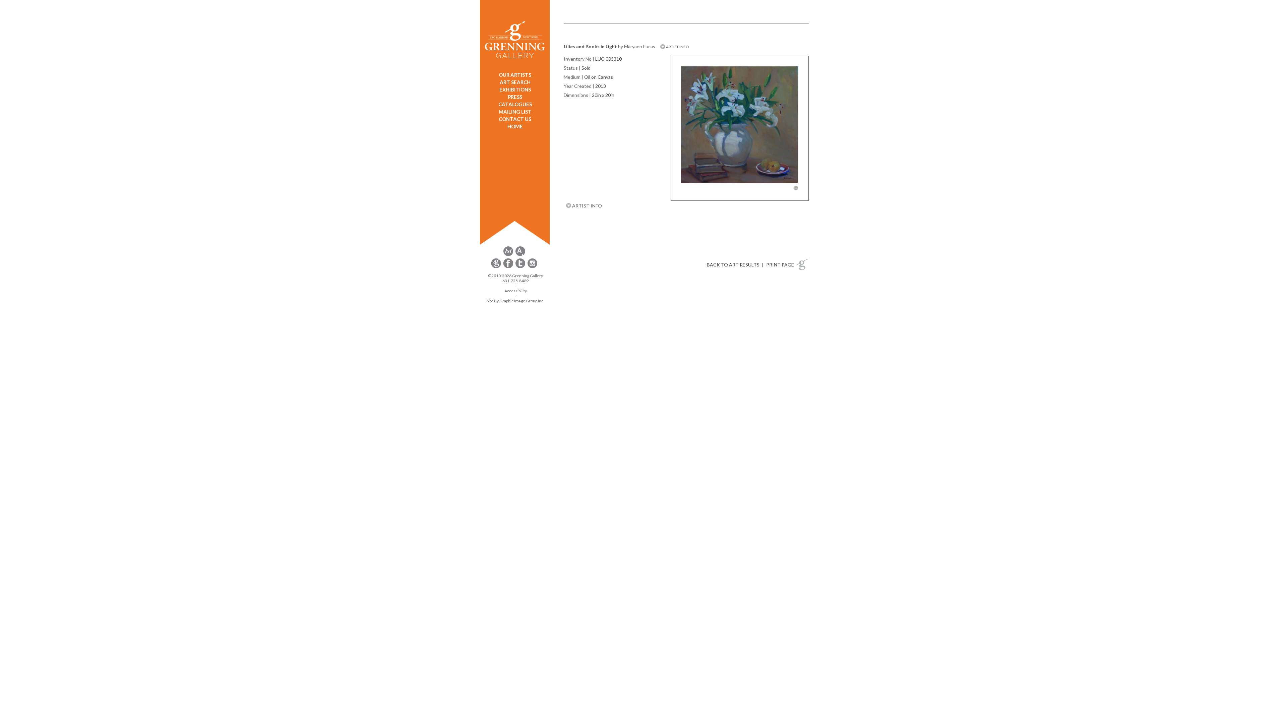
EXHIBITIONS (515, 89)
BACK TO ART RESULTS (733, 264)
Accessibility (515, 290)
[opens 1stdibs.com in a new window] (508, 255)
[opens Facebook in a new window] (509, 267)
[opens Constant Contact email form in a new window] (497, 267)
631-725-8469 (515, 280)
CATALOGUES (515, 104)
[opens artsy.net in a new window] (520, 255)
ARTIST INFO (677, 46)
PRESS (515, 97)
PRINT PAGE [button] (780, 264)
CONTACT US (515, 119)
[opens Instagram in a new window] (532, 267)
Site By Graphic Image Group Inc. (515, 300)
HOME (515, 126)
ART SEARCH (515, 82)
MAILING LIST (515, 112)
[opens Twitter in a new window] (521, 267)
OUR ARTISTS (515, 75)
